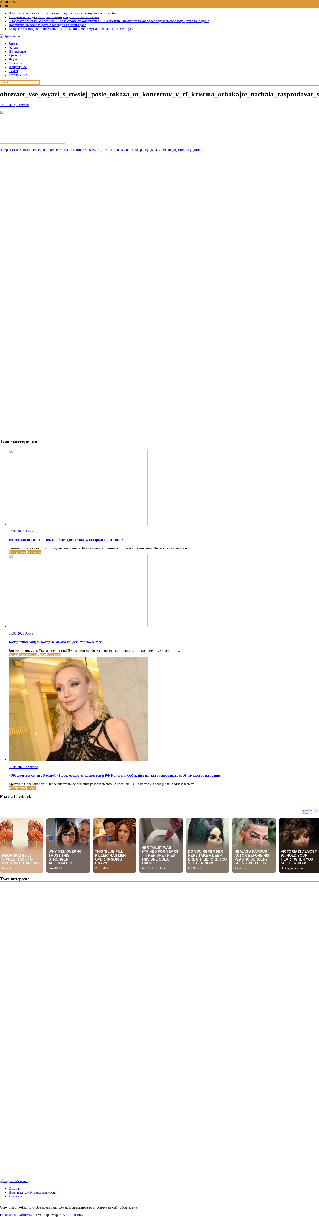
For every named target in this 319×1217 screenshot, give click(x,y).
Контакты (16, 1196)
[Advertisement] (159, 182)
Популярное (18, 67)
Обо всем (16, 63)
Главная (14, 1188)
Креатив (15, 55)
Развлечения (18, 75)
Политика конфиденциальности (32, 1192)
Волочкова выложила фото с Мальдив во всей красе (47, 25)
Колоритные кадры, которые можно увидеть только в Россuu (54, 17)
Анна (29, 531)
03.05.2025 (17, 633)
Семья (13, 71)
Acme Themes (73, 1215)
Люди (13, 59)
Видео (13, 43)
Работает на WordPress (16, 1215)
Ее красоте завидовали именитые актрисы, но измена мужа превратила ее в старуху (71, 29)
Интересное (17, 51)
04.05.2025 (17, 531)
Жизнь (13, 47)
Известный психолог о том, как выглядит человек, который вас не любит (63, 13)
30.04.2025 (17, 767)
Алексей (22, 105)
